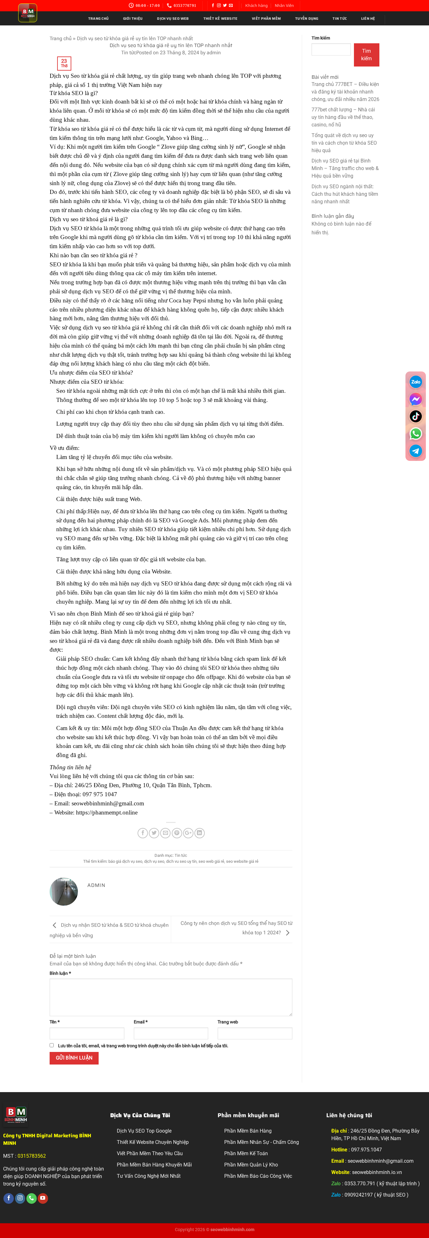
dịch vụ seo (154, 861)
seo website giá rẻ (242, 861)
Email (141, 1022)
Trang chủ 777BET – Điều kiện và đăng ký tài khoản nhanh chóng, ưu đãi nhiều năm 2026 (345, 91)
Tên (55, 1022)
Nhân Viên (284, 5)
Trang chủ (98, 18)
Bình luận (60, 973)
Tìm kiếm (321, 38)
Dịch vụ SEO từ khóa (76, 228)
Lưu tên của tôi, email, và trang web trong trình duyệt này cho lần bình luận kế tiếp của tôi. (143, 1046)
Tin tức (340, 18)
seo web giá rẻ (211, 861)
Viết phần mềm (266, 18)
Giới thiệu (133, 18)
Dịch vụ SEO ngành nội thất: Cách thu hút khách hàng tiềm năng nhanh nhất (345, 194)
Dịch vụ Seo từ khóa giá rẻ (82, 75)
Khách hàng (256, 5)
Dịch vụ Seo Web (173, 18)
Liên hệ (368, 18)
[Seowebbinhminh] (47, 12)
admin (214, 53)
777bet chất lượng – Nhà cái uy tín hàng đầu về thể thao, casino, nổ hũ (343, 117)
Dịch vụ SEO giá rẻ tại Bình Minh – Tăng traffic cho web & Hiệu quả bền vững (345, 168)
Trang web (228, 1022)
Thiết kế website (221, 18)
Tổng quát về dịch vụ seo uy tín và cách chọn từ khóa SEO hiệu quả (344, 142)
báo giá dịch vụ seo (125, 861)
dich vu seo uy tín (181, 861)
